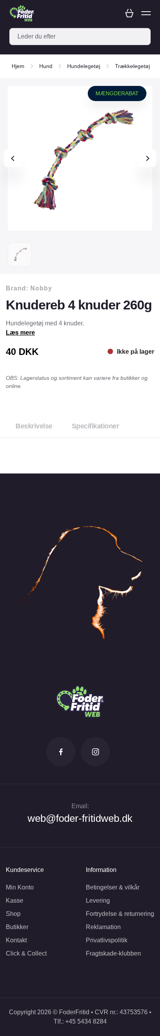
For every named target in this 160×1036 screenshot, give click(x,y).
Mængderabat (117, 93)
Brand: (29, 288)
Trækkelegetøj (132, 66)
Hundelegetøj (83, 66)
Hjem (18, 66)
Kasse (14, 900)
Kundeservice (25, 870)
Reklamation (103, 927)
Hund (45, 66)
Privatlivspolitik (106, 940)
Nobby (41, 288)
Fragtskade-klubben (113, 953)
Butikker (17, 927)
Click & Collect (26, 953)
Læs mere (20, 332)
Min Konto (20, 887)
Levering (98, 900)
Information (101, 870)
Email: (80, 806)
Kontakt (16, 940)
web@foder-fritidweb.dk (80, 818)
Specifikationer (95, 426)
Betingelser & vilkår (112, 887)
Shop (13, 913)
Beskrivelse (34, 426)
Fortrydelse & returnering (120, 913)
